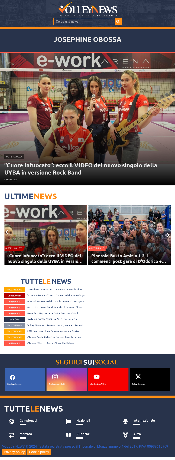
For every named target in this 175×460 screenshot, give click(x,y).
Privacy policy (14, 452)
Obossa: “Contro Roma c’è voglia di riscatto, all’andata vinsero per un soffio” (52, 343)
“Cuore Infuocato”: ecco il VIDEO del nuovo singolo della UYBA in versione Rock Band (57, 295)
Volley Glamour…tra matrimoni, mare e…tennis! (55, 325)
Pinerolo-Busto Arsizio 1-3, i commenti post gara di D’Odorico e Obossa (42, 261)
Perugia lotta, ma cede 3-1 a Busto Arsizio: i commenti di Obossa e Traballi (52, 313)
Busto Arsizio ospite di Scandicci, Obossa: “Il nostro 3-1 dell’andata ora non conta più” (128, 261)
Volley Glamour (14, 325)
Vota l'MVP (14, 319)
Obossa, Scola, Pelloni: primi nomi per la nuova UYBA (54, 337)
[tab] (32, 421)
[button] (7, 232)
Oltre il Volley (14, 295)
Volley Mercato (14, 289)
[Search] (118, 21)
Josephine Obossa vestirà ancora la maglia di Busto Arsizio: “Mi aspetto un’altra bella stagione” (56, 289)
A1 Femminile (12, 248)
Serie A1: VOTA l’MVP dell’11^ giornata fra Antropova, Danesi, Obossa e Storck (52, 319)
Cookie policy (39, 452)
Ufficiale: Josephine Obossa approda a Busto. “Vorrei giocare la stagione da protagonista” (53, 331)
